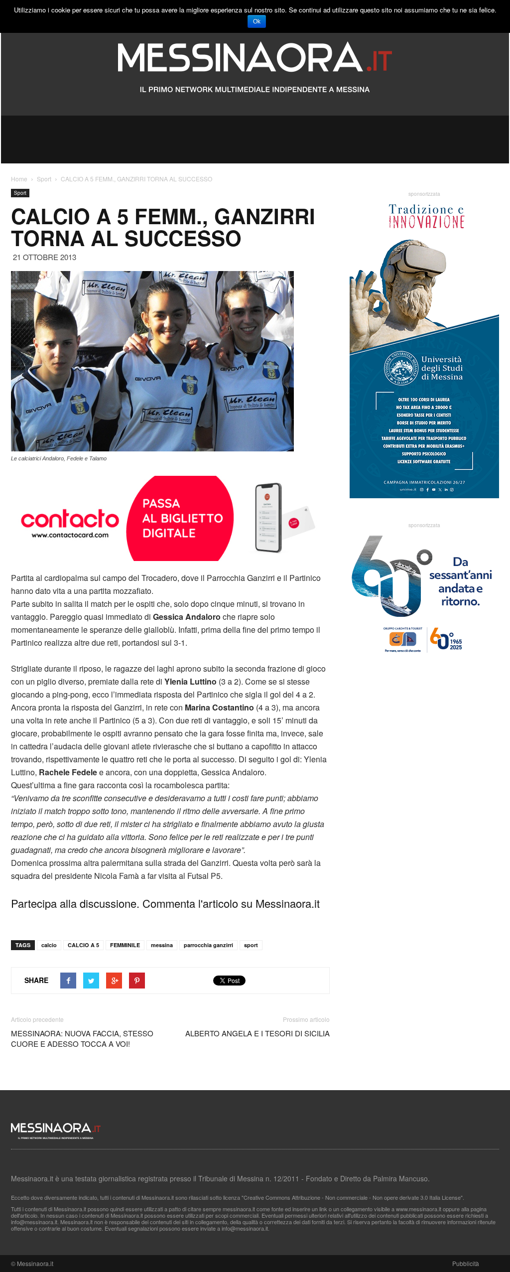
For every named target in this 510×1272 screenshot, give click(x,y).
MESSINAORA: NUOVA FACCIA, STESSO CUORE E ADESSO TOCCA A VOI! (82, 1038)
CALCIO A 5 (83, 945)
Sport (20, 192)
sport (251, 945)
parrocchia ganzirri (208, 945)
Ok (256, 21)
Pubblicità (465, 1263)
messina (162, 945)
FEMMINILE (125, 945)
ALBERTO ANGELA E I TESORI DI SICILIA (257, 1033)
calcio (49, 945)
